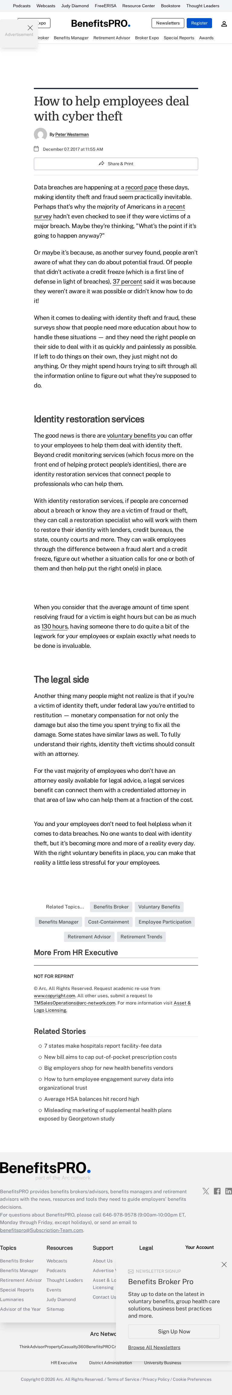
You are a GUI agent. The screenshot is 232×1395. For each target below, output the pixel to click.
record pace (141, 187)
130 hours (54, 626)
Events (54, 1289)
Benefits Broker (17, 1260)
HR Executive (64, 1362)
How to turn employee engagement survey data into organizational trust (106, 1083)
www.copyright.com (54, 995)
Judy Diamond (75, 5)
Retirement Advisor (21, 1280)
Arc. (60, 1379)
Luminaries (12, 1299)
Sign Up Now (174, 1331)
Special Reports (17, 1289)
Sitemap (55, 1309)
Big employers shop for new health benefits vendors (108, 1068)
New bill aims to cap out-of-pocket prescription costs (110, 1057)
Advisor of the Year (20, 1309)
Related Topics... (65, 907)
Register (199, 23)
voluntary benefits (132, 435)
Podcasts (22, 5)
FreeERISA (105, 5)
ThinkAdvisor (31, 1346)
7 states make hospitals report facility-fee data (103, 1046)
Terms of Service (123, 1379)
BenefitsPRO (98, 1346)
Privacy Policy (156, 1379)
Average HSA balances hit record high (91, 1099)
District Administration (110, 1362)
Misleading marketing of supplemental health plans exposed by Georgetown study (105, 1114)
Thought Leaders (202, 5)
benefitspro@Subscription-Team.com (41, 1230)
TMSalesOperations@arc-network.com (74, 1002)
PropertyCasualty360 (65, 1346)
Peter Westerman (72, 134)
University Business (162, 1362)
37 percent (127, 281)
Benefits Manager (19, 1270)
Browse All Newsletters (154, 1347)
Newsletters (168, 23)
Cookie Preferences (192, 1379)
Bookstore (170, 5)
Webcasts (46, 5)
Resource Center (138, 5)
